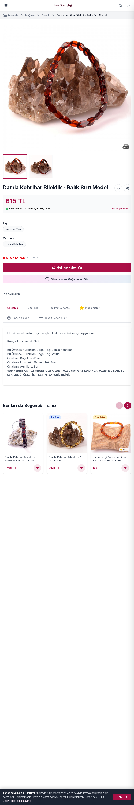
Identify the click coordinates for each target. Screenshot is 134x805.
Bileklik (46, 15)
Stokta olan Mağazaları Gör (70, 279)
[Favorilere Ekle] (118, 188)
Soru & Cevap (21, 317)
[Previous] (119, 405)
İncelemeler (92, 307)
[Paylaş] (127, 188)
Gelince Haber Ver (70, 267)
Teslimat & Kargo (59, 307)
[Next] (127, 405)
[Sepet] (128, 5)
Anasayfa (13, 15)
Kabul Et (122, 796)
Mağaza (30, 15)
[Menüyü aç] (6, 5)
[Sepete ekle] (37, 468)
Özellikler (33, 307)
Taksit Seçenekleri (118, 208)
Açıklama (12, 307)
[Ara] (120, 5)
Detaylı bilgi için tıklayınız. (17, 800)
